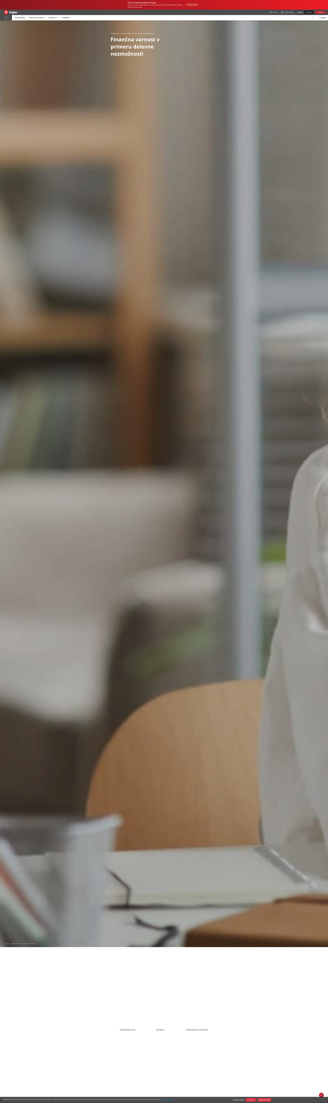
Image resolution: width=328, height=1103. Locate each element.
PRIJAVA (323, 18)
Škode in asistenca (36, 18)
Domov (7, 943)
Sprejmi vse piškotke (264, 1100)
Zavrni (251, 1100)
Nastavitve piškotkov (238, 1100)
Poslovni (309, 12)
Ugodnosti (52, 18)
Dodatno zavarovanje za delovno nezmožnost (24, 943)
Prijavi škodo (192, 4)
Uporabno (65, 18)
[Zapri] (325, 1100)
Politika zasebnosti (167, 1099)
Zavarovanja (20, 18)
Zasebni (300, 12)
